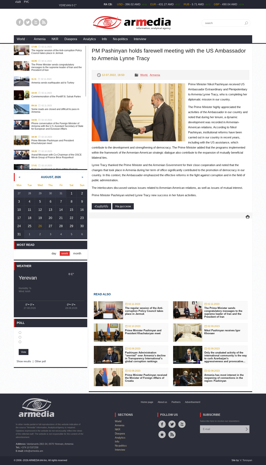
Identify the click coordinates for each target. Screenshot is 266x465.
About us (162, 402)
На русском (123, 206)
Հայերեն (101, 206)
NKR (55, 39)
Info (104, 39)
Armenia (40, 39)
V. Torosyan (246, 460)
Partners (176, 402)
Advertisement (192, 402)
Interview (140, 39)
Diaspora (70, 39)
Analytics (89, 39)
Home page (147, 402)
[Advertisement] (170, 249)
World (21, 39)
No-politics (120, 39)
